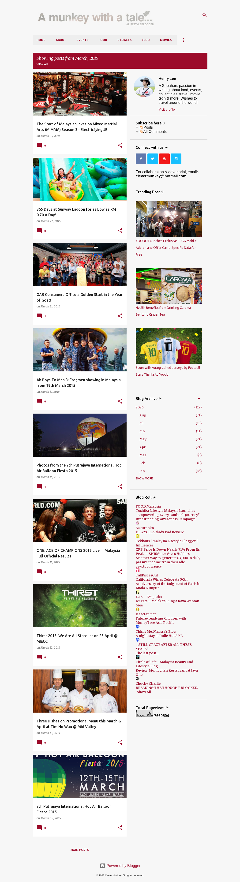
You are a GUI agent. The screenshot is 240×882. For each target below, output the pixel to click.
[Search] (204, 15)
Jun (142, 431)
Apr (142, 447)
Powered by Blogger (122, 866)
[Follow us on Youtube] (164, 158)
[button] (120, 145)
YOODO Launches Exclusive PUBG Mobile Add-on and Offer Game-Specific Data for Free (166, 247)
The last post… (147, 653)
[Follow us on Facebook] (141, 158)
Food (103, 39)
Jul (141, 423)
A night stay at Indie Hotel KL (159, 636)
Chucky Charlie (148, 683)
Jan (142, 471)
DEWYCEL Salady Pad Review (160, 532)
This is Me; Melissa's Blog (156, 631)
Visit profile (167, 109)
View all (43, 64)
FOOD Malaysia (148, 506)
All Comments (154, 132)
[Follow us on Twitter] (152, 158)
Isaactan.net (146, 614)
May (142, 439)
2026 (140, 407)
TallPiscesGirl (147, 575)
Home (41, 39)
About (61, 39)
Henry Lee (167, 78)
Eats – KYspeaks (149, 597)
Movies (166, 39)
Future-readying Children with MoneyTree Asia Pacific (161, 620)
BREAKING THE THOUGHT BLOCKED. (167, 688)
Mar (142, 455)
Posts (147, 127)
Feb (142, 463)
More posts (80, 849)
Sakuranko (145, 528)
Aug (142, 415)
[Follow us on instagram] (176, 158)
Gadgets (124, 39)
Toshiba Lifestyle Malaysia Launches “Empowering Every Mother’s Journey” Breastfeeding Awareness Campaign (168, 514)
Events (82, 39)
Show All (144, 692)
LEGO (146, 39)
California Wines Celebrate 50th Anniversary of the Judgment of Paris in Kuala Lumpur (168, 583)
